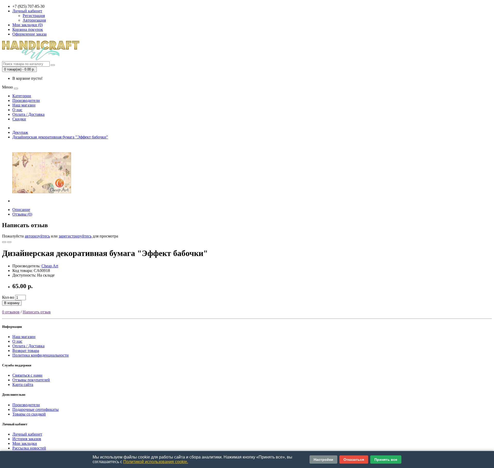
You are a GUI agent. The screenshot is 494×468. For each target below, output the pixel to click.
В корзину (12, 303)
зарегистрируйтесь (75, 236)
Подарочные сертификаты (35, 409)
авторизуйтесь (37, 236)
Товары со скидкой (29, 414)
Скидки (19, 119)
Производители (26, 100)
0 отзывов (11, 312)
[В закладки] (4, 242)
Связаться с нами (27, 375)
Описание (21, 209)
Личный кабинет (27, 434)
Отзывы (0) (22, 214)
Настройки (323, 459)
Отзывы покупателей (31, 380)
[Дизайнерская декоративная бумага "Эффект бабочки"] (41, 201)
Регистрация (34, 15)
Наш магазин (24, 105)
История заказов (26, 439)
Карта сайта (22, 384)
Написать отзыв (37, 312)
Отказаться (353, 459)
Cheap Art (49, 266)
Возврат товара (25, 350)
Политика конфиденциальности (40, 355)
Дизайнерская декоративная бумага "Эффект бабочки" (60, 137)
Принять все (385, 459)
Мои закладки (24, 443)
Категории (21, 96)
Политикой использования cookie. (155, 462)
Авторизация (34, 20)
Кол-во (8, 297)
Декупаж (20, 132)
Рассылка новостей (29, 448)
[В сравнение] (9, 242)
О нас (17, 110)
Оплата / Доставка (28, 114)
